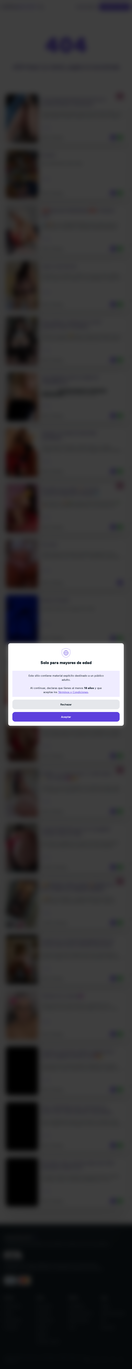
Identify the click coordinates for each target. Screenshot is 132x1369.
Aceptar (66, 717)
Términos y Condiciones (73, 692)
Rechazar (66, 704)
